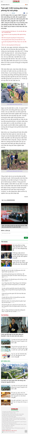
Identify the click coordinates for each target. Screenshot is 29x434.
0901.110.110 (14, 430)
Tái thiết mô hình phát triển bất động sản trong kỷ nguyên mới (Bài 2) (19, 341)
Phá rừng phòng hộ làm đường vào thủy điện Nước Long (13, 39)
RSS (27, 4)
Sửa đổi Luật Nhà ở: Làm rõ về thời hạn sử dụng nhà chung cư (19, 401)
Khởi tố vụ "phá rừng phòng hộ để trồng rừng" (11, 44)
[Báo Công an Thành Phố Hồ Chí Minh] (16, 1)
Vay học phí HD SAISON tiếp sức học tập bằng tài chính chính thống (18, 355)
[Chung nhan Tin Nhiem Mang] (8, 431)
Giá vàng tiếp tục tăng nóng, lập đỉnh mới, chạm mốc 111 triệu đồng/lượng (20, 246)
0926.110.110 (8, 430)
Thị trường (5, 315)
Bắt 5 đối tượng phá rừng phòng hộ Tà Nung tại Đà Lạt (13, 37)
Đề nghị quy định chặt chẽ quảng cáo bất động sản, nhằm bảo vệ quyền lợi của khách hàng (19, 395)
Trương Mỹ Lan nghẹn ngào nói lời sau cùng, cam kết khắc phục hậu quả (20, 262)
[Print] (27, 13)
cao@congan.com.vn (9, 426)
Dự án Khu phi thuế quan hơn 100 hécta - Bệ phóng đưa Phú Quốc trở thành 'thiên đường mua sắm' (14, 275)
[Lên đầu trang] (26, 431)
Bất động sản (5, 361)
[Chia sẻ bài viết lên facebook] (24, 13)
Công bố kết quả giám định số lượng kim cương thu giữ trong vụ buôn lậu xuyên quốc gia (19, 348)
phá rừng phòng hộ (11, 200)
